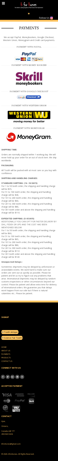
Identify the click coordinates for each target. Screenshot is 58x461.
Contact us (6, 361)
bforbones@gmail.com (11, 444)
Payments (5, 354)
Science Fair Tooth (13, 338)
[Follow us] (8, 377)
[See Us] (22, 377)
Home (3, 347)
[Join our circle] (12, 377)
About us (5, 350)
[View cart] (29, 13)
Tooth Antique (11, 332)
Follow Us (44, 17)
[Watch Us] (17, 377)
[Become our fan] (3, 377)
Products (6, 357)
